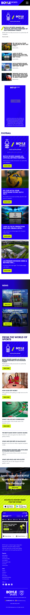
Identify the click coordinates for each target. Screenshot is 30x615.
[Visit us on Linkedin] (12, 584)
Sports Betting (4, 555)
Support (3, 570)
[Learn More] (8, 506)
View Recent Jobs (5, 579)
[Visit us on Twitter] (6, 584)
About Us (4, 574)
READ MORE (7, 166)
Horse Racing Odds (6, 558)
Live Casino (4, 563)
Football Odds (4, 557)
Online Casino (5, 565)
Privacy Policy (4, 575)
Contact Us (4, 572)
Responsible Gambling (6, 577)
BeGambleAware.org (21, 600)
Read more (6, 368)
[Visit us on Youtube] (9, 584)
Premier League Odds (6, 562)
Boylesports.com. (14, 607)
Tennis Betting (4, 560)
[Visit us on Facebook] (3, 584)
